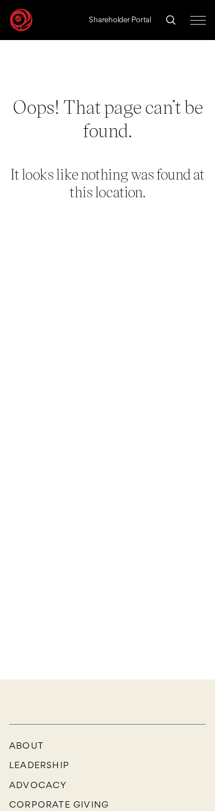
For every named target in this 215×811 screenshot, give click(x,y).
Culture (156, 65)
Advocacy (38, 785)
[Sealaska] (21, 20)
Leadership (39, 765)
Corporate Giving (59, 805)
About (26, 746)
